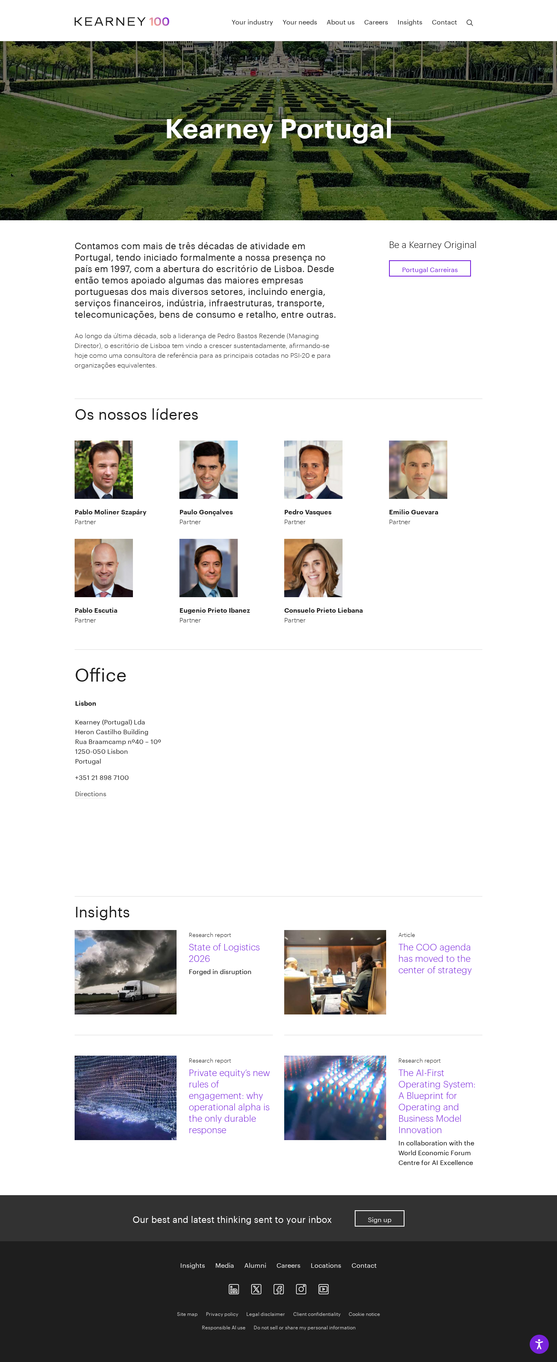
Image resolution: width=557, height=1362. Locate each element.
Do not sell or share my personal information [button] (305, 1327)
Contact (444, 21)
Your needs (300, 21)
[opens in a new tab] (301, 1287)
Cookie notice (364, 1313)
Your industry (252, 21)
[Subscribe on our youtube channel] (323, 1287)
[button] (121, 517)
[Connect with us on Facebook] (279, 1287)
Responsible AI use (223, 1327)
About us (341, 21)
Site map (187, 1313)
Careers (376, 21)
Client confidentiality (316, 1313)
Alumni (255, 1264)
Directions (90, 793)
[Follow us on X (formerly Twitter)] (256, 1287)
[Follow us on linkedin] (234, 1287)
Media (224, 1264)
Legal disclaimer (265, 1313)
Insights (410, 21)
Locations (326, 1264)
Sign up (379, 1219)
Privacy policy (222, 1313)
